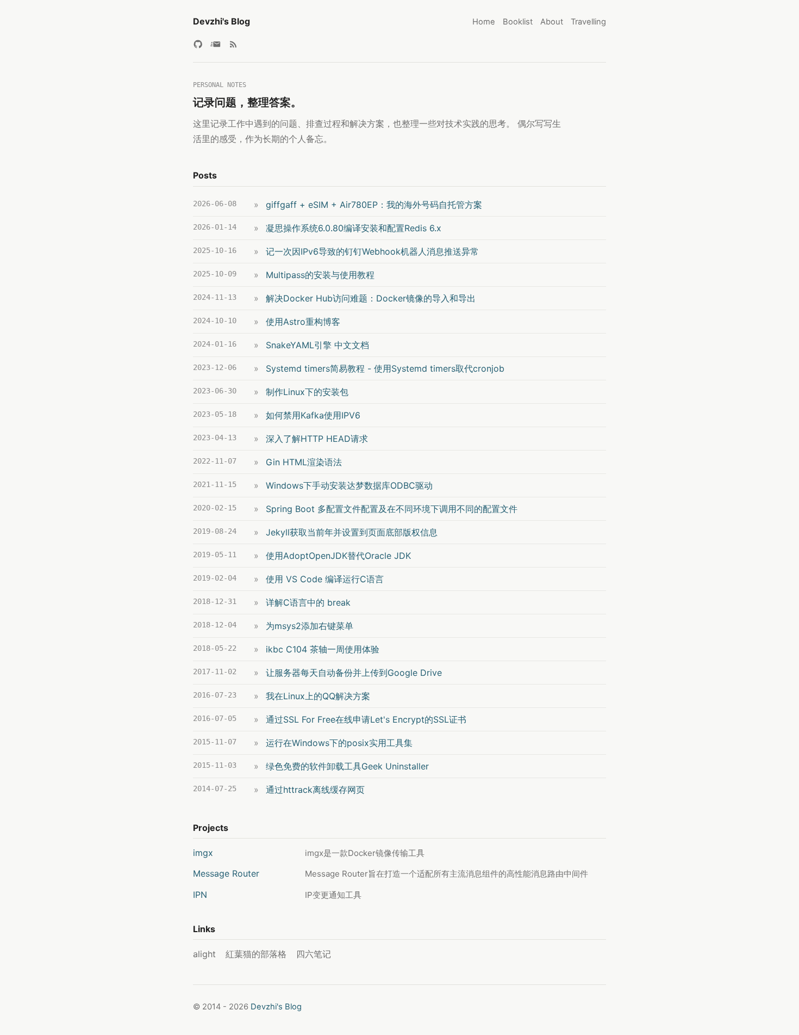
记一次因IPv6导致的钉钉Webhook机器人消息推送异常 (372, 251)
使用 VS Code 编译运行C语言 (325, 579)
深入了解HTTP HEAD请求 (317, 438)
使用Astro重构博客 (303, 321)
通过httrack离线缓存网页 (315, 789)
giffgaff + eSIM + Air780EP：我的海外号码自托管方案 (374, 204)
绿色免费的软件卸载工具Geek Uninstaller (347, 766)
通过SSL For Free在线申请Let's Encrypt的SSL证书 (366, 719)
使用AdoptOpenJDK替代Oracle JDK (338, 555)
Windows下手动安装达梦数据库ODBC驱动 (349, 485)
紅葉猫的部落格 (256, 953)
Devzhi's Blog (221, 21)
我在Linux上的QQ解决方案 (318, 696)
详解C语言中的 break (308, 602)
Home (483, 22)
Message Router (226, 873)
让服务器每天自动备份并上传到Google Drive (354, 672)
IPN (200, 894)
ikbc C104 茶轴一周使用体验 (322, 649)
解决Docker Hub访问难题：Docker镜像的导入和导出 (371, 298)
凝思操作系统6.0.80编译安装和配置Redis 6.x (353, 228)
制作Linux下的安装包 (307, 391)
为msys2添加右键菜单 (309, 625)
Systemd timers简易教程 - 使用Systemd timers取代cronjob (385, 368)
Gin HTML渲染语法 (304, 462)
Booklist (518, 22)
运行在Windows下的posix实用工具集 (339, 742)
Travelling (588, 22)
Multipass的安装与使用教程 (320, 274)
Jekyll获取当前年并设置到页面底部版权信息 (352, 532)
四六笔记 (313, 953)
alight (204, 953)
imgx (203, 852)
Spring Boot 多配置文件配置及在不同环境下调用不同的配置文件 (391, 508)
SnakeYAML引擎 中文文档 (317, 345)
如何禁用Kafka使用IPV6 (313, 415)
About (551, 22)
